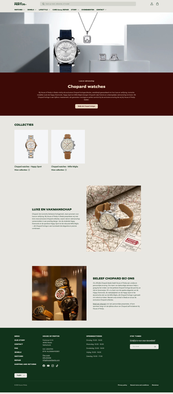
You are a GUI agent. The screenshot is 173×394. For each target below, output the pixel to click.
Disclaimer (155, 385)
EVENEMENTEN (88, 10)
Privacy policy (122, 385)
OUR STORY (19, 340)
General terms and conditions (139, 385)
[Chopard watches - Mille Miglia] (68, 147)
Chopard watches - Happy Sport (28, 166)
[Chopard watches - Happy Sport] (31, 147)
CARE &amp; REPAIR (61, 10)
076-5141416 (47, 358)
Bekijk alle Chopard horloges (86, 106)
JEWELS (30, 10)
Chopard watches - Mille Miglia (64, 166)
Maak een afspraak (99, 304)
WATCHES (18, 10)
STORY (74, 10)
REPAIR (17, 360)
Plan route (46, 355)
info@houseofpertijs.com (51, 360)
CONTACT (100, 10)
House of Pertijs (23, 385)
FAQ (16, 348)
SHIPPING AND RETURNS (25, 364)
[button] (157, 4)
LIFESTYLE (43, 10)
